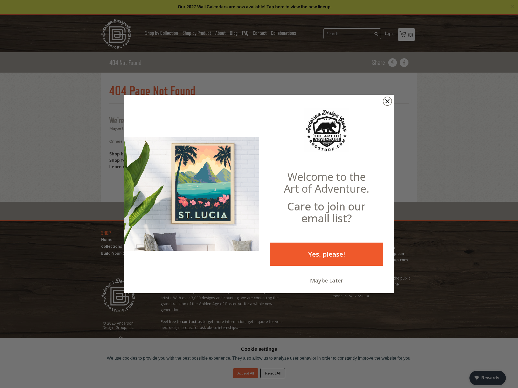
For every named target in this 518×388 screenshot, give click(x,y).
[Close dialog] (387, 101)
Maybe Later (326, 280)
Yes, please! (326, 254)
